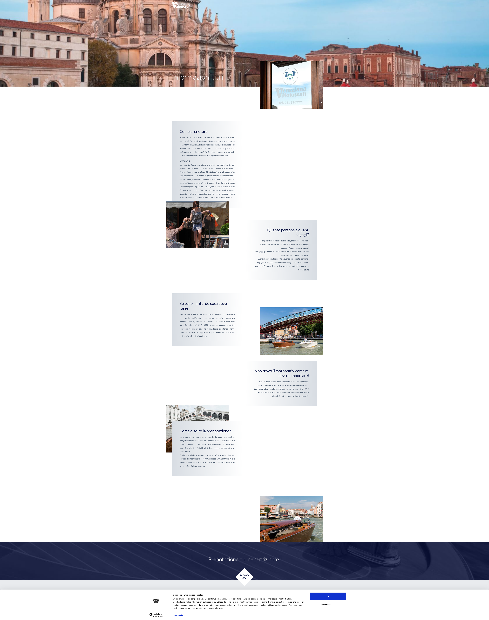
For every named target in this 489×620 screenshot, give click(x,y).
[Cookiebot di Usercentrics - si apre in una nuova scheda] (156, 615)
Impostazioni (179, 615)
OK (328, 596)
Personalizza (326, 604)
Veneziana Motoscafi (181, 5)
